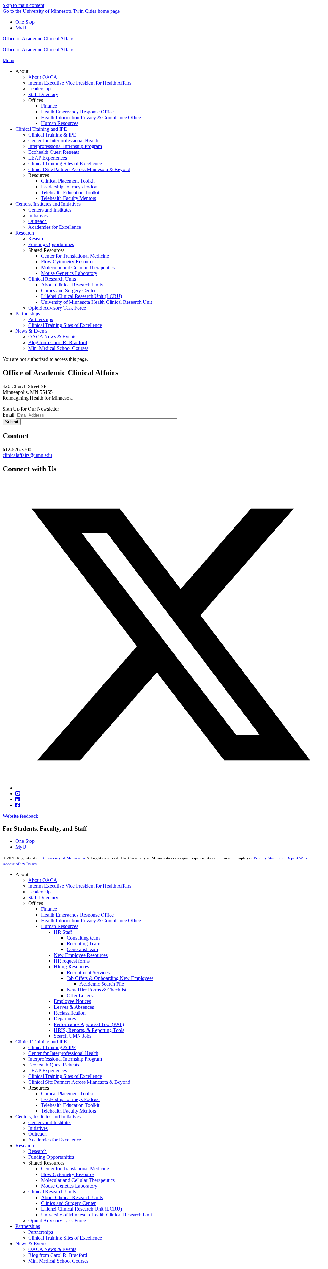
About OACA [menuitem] (42, 77)
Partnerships (27, 1226)
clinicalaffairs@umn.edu (27, 455)
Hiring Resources (71, 966)
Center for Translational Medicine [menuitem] (75, 256)
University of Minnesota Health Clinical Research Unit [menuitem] (96, 302)
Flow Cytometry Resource (67, 1174)
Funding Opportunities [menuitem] (51, 244)
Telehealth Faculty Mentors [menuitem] (68, 198)
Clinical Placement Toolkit (67, 1093)
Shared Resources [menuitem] (46, 250)
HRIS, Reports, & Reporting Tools (89, 1030)
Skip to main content (23, 5)
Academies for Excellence (54, 1139)
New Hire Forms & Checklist (96, 989)
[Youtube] (17, 793)
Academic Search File (101, 984)
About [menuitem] (21, 71)
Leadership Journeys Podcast (70, 1099)
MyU (20, 27)
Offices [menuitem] (35, 100)
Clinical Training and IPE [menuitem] (41, 129)
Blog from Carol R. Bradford (57, 1255)
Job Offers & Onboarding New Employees (110, 978)
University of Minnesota (64, 858)
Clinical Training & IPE (52, 1047)
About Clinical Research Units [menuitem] (72, 284)
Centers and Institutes (49, 1122)
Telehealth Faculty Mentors (68, 1111)
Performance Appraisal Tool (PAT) (89, 1024)
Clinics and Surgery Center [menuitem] (68, 290)
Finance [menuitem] (49, 106)
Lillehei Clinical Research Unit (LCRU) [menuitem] (81, 296)
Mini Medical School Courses (58, 1261)
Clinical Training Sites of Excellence (65, 1076)
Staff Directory (43, 897)
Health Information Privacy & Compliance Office (91, 920)
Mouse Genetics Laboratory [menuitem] (69, 273)
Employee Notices (72, 1001)
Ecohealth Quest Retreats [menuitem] (53, 152)
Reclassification (70, 1013)
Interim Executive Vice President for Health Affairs (79, 886)
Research (24, 1145)
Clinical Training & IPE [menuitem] (52, 134)
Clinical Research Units (52, 1191)
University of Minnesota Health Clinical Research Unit (96, 1214)
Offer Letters (80, 995)
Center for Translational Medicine (75, 1168)
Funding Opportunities (51, 1157)
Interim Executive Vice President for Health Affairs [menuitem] (79, 83)
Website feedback (20, 816)
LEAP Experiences (47, 1070)
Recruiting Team (83, 943)
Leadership (39, 891)
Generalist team (82, 949)
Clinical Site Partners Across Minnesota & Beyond (79, 1082)
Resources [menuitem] (38, 175)
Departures (65, 1018)
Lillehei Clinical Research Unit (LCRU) (81, 1209)
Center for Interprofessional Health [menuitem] (63, 140)
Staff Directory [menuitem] (43, 94)
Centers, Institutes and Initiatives (48, 1116)
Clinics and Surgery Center (68, 1203)
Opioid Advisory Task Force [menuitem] (57, 308)
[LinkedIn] (17, 799)
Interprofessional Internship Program (65, 1059)
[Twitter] (170, 788)
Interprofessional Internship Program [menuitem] (65, 146)
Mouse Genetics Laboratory (69, 1186)
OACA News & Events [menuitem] (52, 336)
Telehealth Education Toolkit (70, 1105)
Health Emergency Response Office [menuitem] (77, 111)
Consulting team (83, 938)
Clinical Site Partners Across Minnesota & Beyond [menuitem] (79, 169)
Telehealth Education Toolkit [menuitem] (70, 192)
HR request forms (72, 961)
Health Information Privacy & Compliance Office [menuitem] (91, 117)
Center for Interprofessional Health (63, 1053)
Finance (49, 909)
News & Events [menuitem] (31, 331)
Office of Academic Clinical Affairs (38, 38)
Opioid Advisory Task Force (57, 1220)
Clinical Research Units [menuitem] (52, 279)
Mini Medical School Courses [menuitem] (58, 348)
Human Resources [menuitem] (59, 123)
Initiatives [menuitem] (38, 215)
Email (8, 415)
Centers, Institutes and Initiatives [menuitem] (48, 204)
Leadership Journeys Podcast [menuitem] (70, 186)
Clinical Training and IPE (41, 1041)
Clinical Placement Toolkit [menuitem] (67, 181)
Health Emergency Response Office (77, 914)
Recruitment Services (88, 972)
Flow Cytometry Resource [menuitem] (67, 261)
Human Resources (59, 926)
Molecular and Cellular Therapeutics (78, 1180)
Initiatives (38, 1128)
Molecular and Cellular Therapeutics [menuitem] (78, 267)
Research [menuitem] (24, 233)
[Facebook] (17, 805)
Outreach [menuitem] (37, 221)
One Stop (25, 22)
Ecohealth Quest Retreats (53, 1064)
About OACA (42, 880)
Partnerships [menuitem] (27, 313)
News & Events (31, 1243)
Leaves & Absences (74, 1007)
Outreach (37, 1134)
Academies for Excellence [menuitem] (54, 227)
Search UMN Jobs (72, 1036)
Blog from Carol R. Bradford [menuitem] (57, 342)
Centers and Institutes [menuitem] (49, 209)
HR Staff (63, 932)
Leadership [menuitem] (39, 88)
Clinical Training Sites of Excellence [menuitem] (65, 163)
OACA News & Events (52, 1249)
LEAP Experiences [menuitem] (47, 158)
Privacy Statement (269, 858)
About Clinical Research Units (72, 1197)
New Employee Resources (81, 955)
